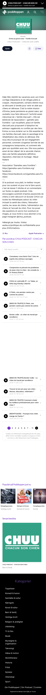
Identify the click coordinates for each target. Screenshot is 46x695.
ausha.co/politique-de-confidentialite (18, 225)
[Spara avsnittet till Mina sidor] (29, 48)
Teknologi (9, 648)
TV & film (9, 631)
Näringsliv (9, 603)
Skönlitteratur (11, 658)
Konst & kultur (11, 607)
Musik (7, 636)
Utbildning (9, 626)
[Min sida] (28, 12)
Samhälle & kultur (13, 598)
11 (32, 428)
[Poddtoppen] (13, 12)
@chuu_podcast (24, 216)
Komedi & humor (12, 593)
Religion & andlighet (14, 622)
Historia (8, 662)
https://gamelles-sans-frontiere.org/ (18, 168)
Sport (7, 681)
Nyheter (8, 672)
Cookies (37, 687)
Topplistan (10, 588)
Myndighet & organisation (10, 642)
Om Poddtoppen (12, 687)
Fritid (7, 667)
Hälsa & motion (12, 653)
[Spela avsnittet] (6, 259)
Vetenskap (10, 677)
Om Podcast (26, 687)
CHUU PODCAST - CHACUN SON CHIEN (23, 42)
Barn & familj (10, 612)
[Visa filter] (41, 249)
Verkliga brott (11, 617)
